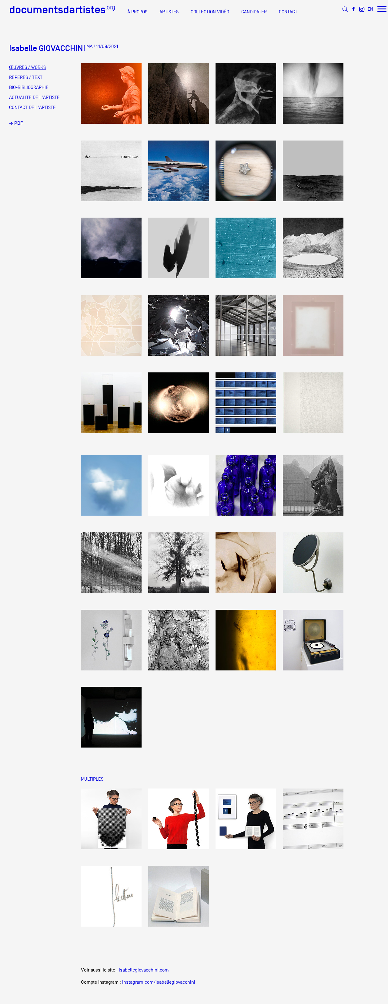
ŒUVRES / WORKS (27, 67)
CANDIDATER (254, 12)
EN (370, 9)
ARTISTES (169, 12)
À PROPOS (137, 12)
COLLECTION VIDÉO (210, 12)
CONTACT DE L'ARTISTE (32, 107)
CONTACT (288, 12)
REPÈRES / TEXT (25, 77)
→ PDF (16, 123)
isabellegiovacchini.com (144, 970)
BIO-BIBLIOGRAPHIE (28, 87)
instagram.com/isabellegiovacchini (158, 982)
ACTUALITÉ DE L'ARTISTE (34, 97)
